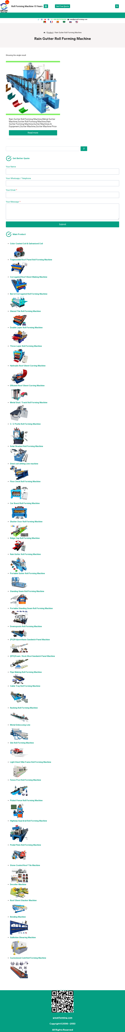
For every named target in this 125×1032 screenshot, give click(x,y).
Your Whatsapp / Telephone (18, 178)
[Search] (84, 148)
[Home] (44, 33)
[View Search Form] (117, 6)
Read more (33, 132)
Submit (62, 224)
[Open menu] (46, 6)
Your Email (11, 190)
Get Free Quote (62, 6)
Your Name (11, 166)
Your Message (13, 202)
